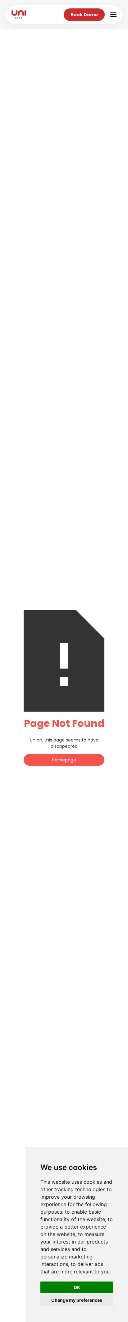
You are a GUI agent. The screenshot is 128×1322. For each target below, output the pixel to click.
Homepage (64, 760)
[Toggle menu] (113, 14)
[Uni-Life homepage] (18, 14)
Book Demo (84, 15)
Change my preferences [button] (76, 1300)
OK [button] (77, 1287)
